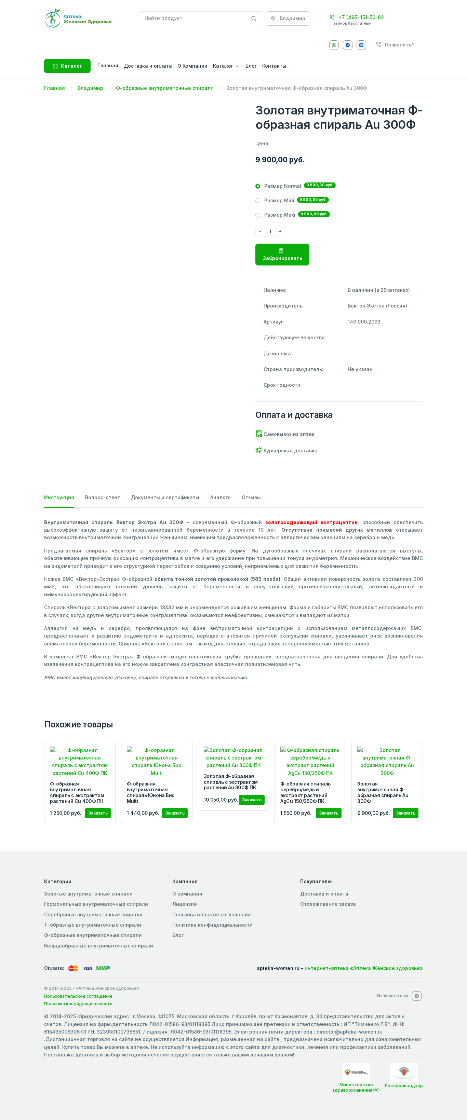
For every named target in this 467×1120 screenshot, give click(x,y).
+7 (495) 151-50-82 (360, 17)
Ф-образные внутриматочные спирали (165, 88)
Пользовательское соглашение (211, 914)
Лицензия (184, 904)
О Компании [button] (192, 66)
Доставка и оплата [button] (148, 66)
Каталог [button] (223, 66)
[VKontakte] (361, 45)
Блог (178, 935)
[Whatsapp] (334, 45)
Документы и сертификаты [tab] (165, 497)
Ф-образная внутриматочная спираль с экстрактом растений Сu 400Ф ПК (77, 792)
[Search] (253, 18)
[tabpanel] (233, 600)
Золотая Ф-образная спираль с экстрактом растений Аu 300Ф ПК (231, 782)
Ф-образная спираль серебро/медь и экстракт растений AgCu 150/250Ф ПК (305, 792)
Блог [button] (251, 66)
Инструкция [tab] (59, 497)
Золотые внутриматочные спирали (88, 894)
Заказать (98, 813)
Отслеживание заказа (328, 904)
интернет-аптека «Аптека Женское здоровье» (364, 968)
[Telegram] (347, 45)
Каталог (71, 66)
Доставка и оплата (324, 894)
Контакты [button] (274, 66)
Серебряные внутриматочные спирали (93, 914)
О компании (187, 894)
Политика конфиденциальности (212, 925)
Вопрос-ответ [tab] (102, 497)
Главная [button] (107, 65)
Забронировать (282, 258)
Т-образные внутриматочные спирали (92, 925)
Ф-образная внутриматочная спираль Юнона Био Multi (151, 792)
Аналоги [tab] (220, 497)
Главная (54, 88)
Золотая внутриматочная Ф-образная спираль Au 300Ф (382, 792)
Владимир (90, 88)
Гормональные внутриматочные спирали (96, 904)
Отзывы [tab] (251, 497)
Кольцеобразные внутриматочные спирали (98, 945)
